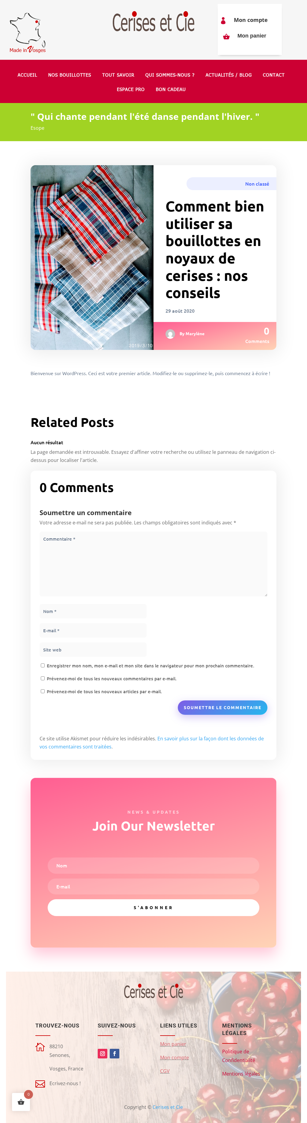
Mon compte (251, 19)
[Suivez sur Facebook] (114, 1053)
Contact (274, 75)
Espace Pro (131, 89)
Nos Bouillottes (69, 75)
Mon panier (251, 36)
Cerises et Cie (168, 1107)
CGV (165, 1071)
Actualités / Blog (229, 75)
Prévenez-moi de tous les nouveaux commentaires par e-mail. (112, 678)
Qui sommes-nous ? (170, 75)
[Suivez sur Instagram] (102, 1053)
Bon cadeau (171, 89)
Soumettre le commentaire (222, 707)
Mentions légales (241, 1073)
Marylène (195, 333)
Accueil (27, 75)
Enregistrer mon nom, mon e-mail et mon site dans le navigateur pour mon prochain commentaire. (150, 666)
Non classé (257, 183)
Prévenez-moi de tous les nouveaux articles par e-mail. (104, 691)
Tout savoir (118, 75)
